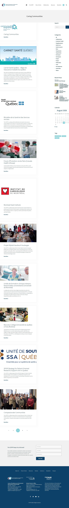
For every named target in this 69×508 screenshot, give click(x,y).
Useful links (58, 68)
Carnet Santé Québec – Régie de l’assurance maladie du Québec (15, 69)
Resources (31, 470)
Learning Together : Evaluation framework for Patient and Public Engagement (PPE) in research (63, 86)
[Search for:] (62, 27)
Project (57, 58)
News (57, 49)
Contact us (42, 470)
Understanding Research (62, 92)
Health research (59, 47)
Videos (57, 70)
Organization (58, 51)
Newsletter (48, 470)
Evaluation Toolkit (59, 41)
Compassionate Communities (14, 413)
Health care (58, 45)
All (56, 37)
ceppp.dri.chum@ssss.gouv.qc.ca (14, 490)
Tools (57, 64)
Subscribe (40, 458)
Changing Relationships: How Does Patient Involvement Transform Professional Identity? (64, 99)
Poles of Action (24, 470)
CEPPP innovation (58, 136)
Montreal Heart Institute (12, 205)
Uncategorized (59, 66)
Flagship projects (59, 43)
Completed (64, 136)
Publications (58, 62)
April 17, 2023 (61, 83)
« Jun (56, 126)
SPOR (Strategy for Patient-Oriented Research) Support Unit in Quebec (16, 369)
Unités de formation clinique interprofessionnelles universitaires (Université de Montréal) (17, 285)
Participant (58, 54)
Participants (58, 56)
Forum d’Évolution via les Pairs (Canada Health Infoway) (18, 162)
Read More (6, 37)
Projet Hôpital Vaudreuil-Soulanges (16, 245)
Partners (36, 470)
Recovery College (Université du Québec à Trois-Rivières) (18, 326)
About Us (17, 470)
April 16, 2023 (61, 90)
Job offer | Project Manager (60, 80)
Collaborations (59, 39)
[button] (66, 5)
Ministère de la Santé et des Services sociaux (17, 118)
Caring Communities (11, 34)
